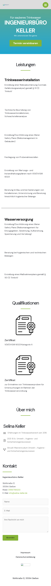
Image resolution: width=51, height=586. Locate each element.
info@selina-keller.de (18, 493)
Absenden (10, 538)
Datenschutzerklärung (25, 557)
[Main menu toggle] (45, 5)
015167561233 (14, 490)
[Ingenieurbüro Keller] (6, 5)
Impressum (25, 552)
